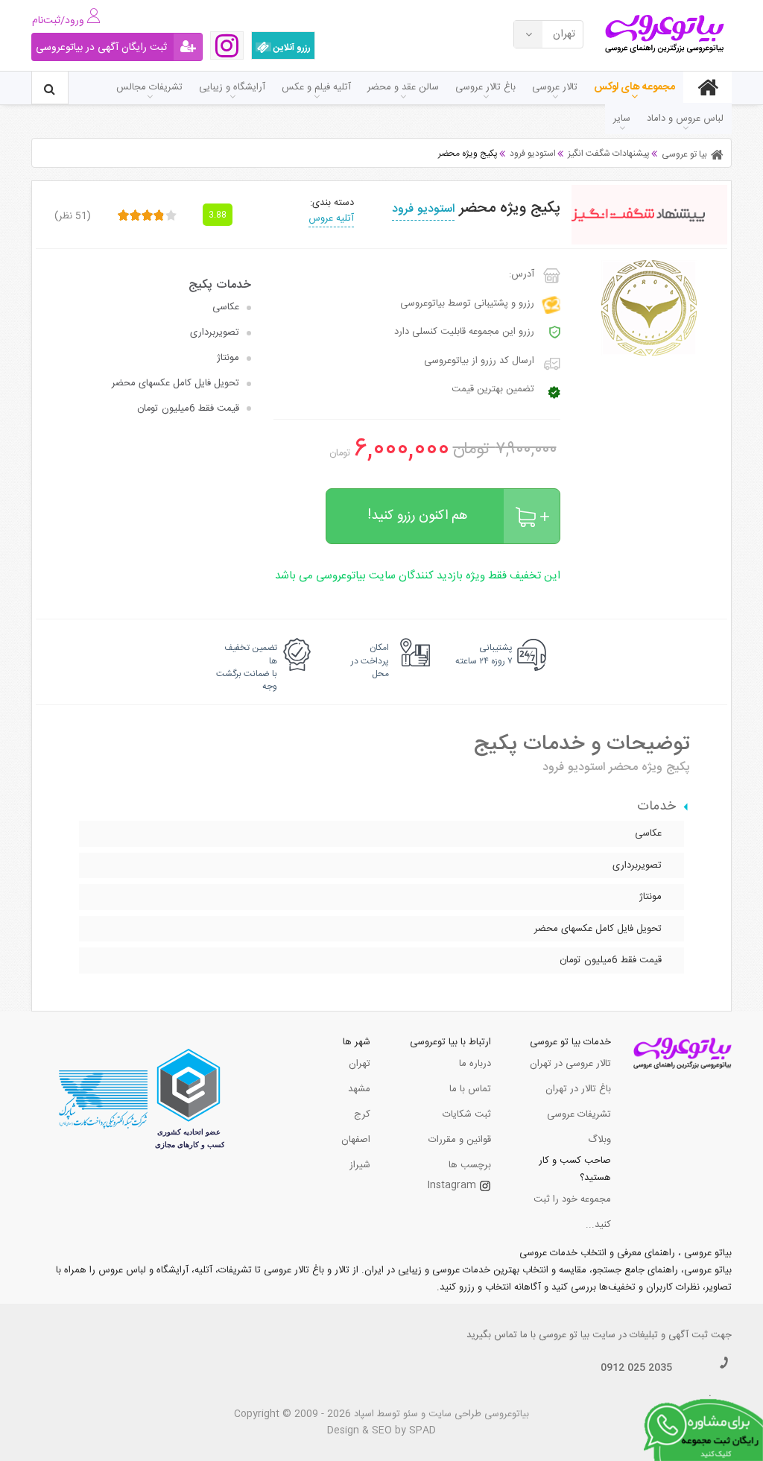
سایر (621, 118)
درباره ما (475, 1063)
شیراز (359, 1165)
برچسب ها (470, 1165)
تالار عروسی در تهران (570, 1063)
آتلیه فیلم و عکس (316, 87)
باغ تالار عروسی (485, 87)
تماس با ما (470, 1089)
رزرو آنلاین (291, 47)
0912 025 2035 (636, 1368)
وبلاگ (599, 1140)
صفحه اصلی (707, 87)
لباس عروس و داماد (685, 118)
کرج (362, 1114)
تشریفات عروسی (579, 1114)
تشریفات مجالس (149, 87)
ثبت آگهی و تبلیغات (669, 1335)
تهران (359, 1063)
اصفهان (355, 1140)
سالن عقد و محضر (403, 87)
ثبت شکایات (467, 1114)
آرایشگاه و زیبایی (232, 87)
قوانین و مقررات (459, 1140)
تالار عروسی (554, 87)
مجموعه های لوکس (634, 87)
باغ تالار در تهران (578, 1089)
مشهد (359, 1089)
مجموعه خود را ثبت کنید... (572, 1212)
